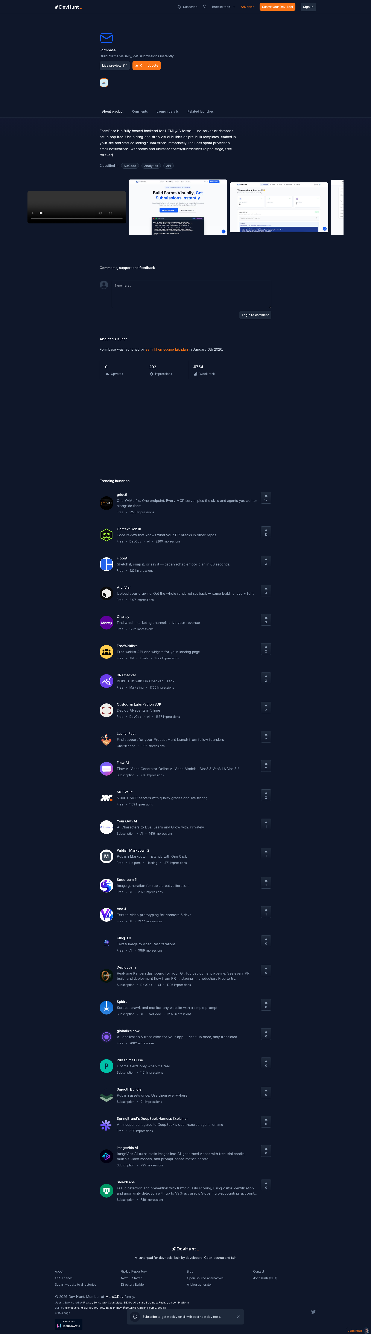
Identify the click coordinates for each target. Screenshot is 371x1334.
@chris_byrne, (148, 1307)
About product (112, 111)
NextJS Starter (131, 1278)
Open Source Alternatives (205, 1278)
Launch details (168, 111)
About (59, 1271)
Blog (190, 1271)
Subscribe (190, 7)
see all (162, 1307)
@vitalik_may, (114, 1307)
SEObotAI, (130, 1302)
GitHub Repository (134, 1271)
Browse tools (221, 7)
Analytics (151, 166)
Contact (258, 1271)
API (168, 166)
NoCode (130, 166)
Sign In (308, 7)
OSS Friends (64, 1278)
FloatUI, (88, 1302)
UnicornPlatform (179, 1302)
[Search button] (205, 6)
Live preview (111, 65)
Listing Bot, (144, 1302)
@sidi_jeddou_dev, (93, 1307)
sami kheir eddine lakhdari (167, 349)
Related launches (200, 111)
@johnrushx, (73, 1307)
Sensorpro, (100, 1302)
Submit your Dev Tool (277, 7)
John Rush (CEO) (265, 1278)
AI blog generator (199, 1284)
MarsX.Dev (114, 1296)
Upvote (149, 65)
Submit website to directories (75, 1284)
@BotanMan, (131, 1307)
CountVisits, (116, 1302)
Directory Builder (133, 1284)
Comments (140, 111)
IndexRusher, (160, 1302)
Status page (62, 1312)
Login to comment (255, 315)
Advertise (247, 7)
